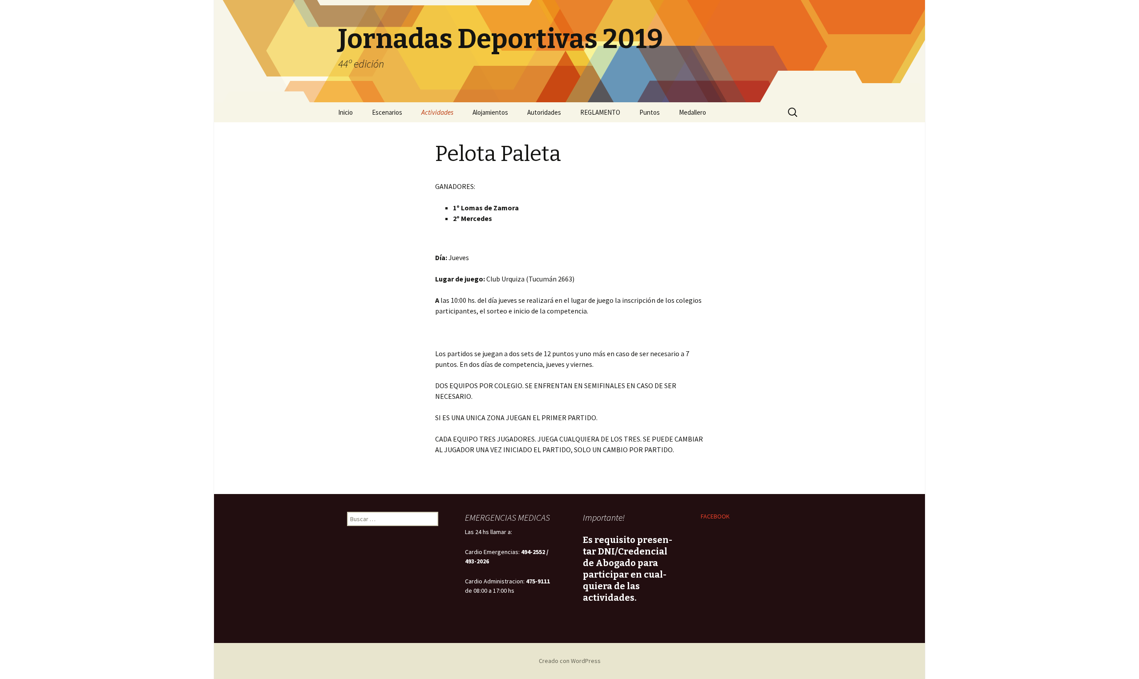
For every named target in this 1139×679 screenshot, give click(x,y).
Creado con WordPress (570, 661)
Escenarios (387, 112)
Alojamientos (490, 112)
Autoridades (544, 112)
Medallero (692, 112)
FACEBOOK (715, 516)
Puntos (649, 112)
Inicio (345, 112)
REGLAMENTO (600, 112)
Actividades (437, 112)
